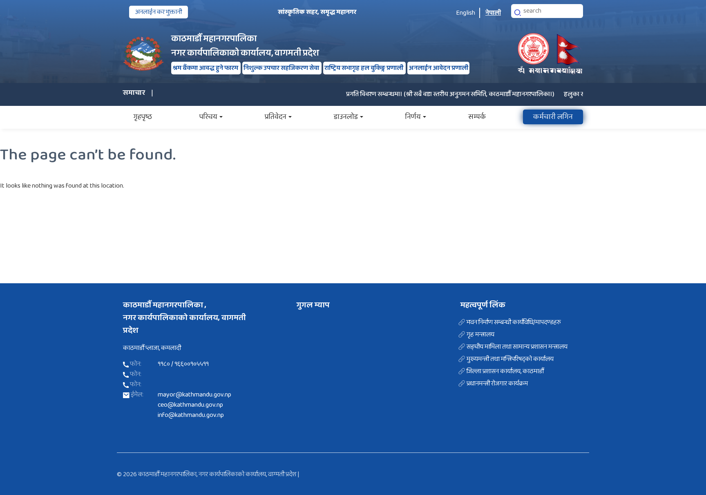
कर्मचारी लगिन (553, 117)
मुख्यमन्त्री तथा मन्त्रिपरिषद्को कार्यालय (510, 359)
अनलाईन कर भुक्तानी (158, 12)
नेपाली (493, 13)
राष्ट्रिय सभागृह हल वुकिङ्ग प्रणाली (364, 68)
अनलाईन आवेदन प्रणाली (438, 68)
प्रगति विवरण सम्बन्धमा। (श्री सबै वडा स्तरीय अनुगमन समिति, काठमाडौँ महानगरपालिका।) (439, 94)
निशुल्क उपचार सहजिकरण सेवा (282, 68)
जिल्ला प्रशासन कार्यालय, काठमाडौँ (505, 371)
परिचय (208, 117)
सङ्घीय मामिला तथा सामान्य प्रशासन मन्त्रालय (517, 347)
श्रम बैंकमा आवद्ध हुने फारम (205, 68)
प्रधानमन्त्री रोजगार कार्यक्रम (497, 384)
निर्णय (413, 117)
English (465, 13)
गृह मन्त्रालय (480, 335)
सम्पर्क (477, 117)
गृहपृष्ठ (142, 117)
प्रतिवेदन (275, 117)
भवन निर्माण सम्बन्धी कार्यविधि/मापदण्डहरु (514, 322)
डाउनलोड (346, 117)
